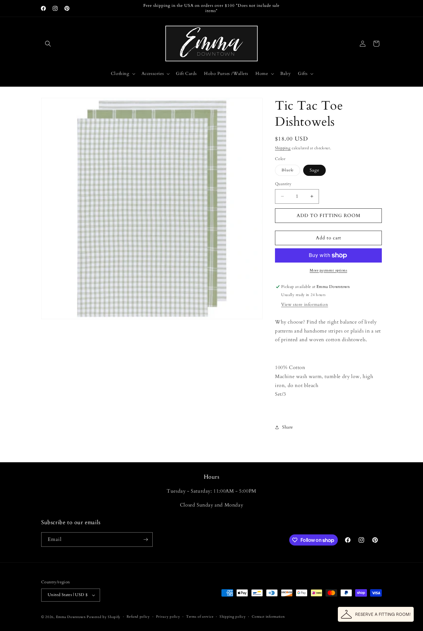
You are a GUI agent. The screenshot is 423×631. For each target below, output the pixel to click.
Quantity (283, 184)
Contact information (268, 616)
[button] (48, 43)
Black (290, 171)
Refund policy (138, 616)
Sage (314, 170)
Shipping (283, 148)
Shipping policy (233, 616)
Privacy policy (168, 616)
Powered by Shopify (103, 617)
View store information (304, 304)
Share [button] (287, 427)
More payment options (328, 270)
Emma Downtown (71, 617)
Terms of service (199, 616)
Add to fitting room (328, 215)
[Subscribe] (145, 539)
